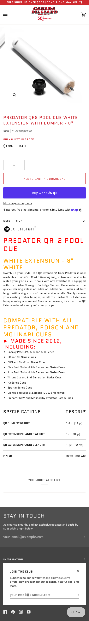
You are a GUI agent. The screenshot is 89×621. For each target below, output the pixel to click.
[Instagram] (21, 612)
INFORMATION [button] (13, 559)
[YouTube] (29, 612)
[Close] (79, 569)
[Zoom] (14, 95)
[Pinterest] (13, 612)
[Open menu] (9, 14)
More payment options (17, 203)
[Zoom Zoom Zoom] (44, 65)
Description (13, 220)
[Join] (73, 595)
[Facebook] (5, 612)
